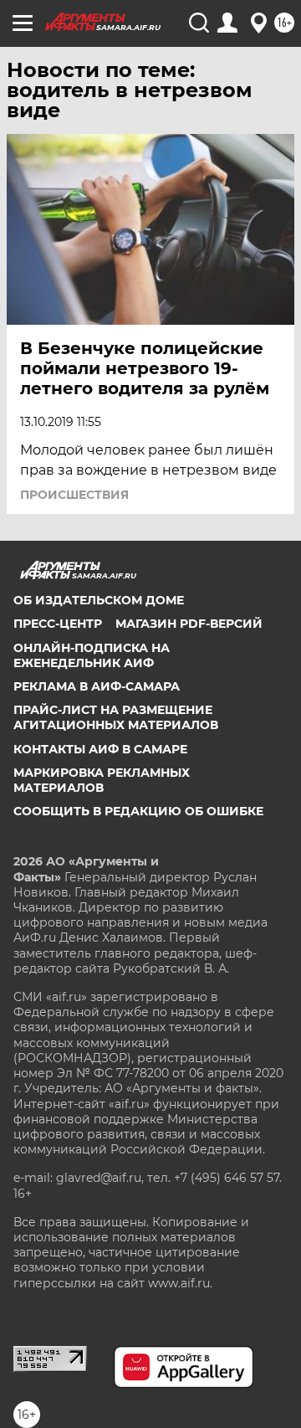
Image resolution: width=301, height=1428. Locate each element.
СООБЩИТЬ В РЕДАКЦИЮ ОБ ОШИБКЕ (138, 811)
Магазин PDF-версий (189, 623)
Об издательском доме (98, 600)
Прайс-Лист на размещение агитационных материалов (115, 717)
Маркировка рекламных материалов (101, 780)
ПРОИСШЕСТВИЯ (74, 495)
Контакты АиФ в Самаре (100, 749)
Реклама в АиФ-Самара (96, 686)
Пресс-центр (57, 623)
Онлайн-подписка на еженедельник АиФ (91, 655)
